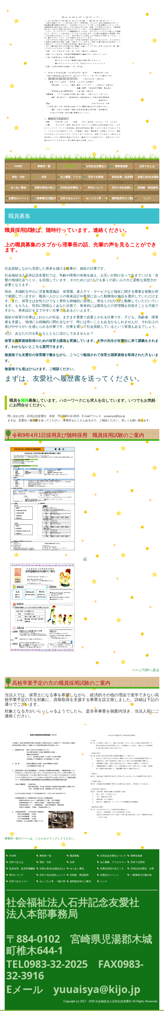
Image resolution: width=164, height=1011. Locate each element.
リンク (147, 198)
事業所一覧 (44, 166)
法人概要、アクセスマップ (71, 176)
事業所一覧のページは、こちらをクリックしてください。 (41, 838)
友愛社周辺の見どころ (45, 187)
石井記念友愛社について (96, 166)
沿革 (44, 176)
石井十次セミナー (70, 198)
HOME (18, 166)
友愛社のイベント (19, 198)
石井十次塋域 (95, 176)
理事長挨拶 (121, 166)
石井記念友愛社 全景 (71, 187)
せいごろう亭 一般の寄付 (96, 198)
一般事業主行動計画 (45, 198)
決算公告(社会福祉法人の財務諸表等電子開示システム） (148, 176)
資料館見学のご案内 (122, 198)
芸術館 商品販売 (148, 187)
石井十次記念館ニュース (122, 187)
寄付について (95, 187)
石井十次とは (147, 166)
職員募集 (70, 166)
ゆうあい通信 (18, 187)
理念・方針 (18, 176)
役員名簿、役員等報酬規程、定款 (122, 176)
